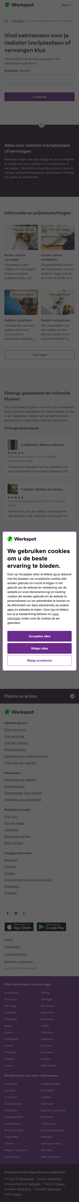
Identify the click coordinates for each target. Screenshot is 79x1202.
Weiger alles (39, 648)
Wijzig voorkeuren (39, 660)
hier (53, 609)
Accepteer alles (39, 636)
